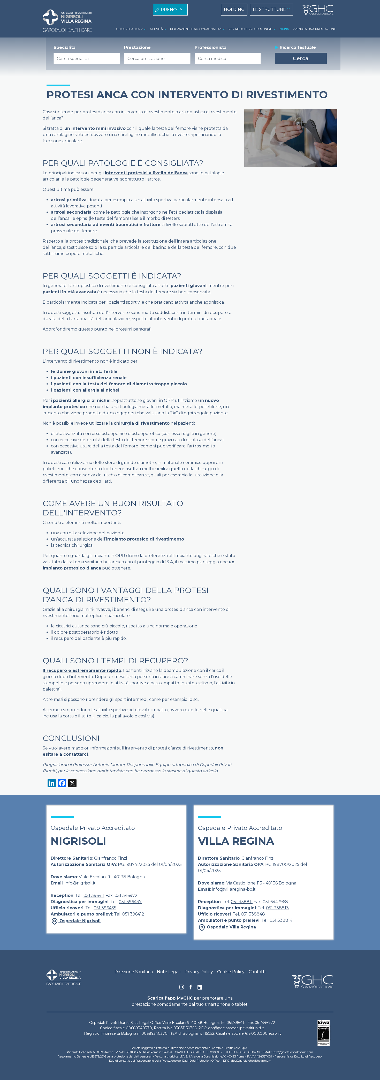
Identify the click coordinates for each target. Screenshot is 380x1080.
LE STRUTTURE (269, 9)
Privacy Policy (199, 971)
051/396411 (236, 1022)
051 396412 (133, 914)
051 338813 (277, 907)
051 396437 (130, 901)
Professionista (210, 47)
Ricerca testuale (298, 47)
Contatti (257, 971)
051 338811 (242, 901)
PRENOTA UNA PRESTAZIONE (314, 29)
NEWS (284, 29)
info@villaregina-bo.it (234, 889)
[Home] (315, 10)
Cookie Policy (231, 971)
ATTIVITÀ (156, 29)
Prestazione (137, 47)
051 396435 (105, 907)
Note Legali (168, 971)
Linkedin (200, 989)
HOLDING (234, 9)
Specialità (64, 47)
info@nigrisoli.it (80, 883)
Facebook (191, 988)
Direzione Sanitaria (134, 971)
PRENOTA (171, 9)
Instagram (182, 988)
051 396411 (93, 895)
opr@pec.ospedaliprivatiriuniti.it (236, 1028)
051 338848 (253, 914)
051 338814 (281, 920)
